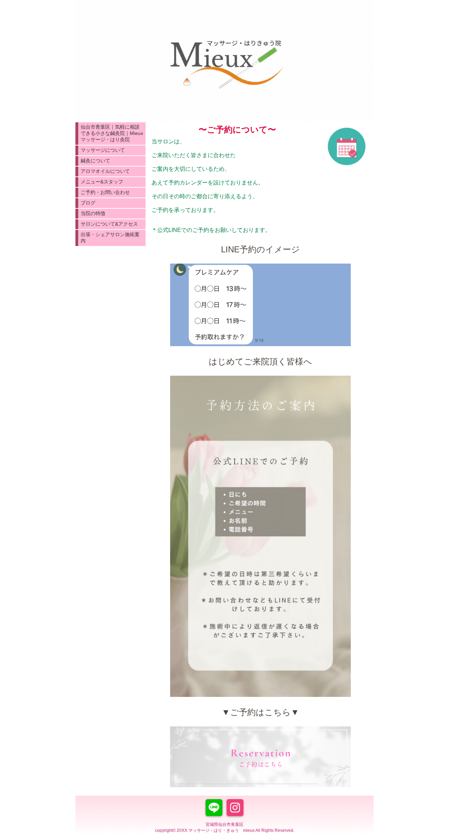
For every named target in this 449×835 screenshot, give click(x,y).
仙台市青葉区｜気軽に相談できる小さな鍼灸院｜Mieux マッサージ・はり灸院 (112, 133)
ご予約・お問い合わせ (105, 192)
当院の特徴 (93, 213)
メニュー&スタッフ (102, 182)
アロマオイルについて (105, 171)
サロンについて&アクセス (109, 224)
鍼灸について (95, 160)
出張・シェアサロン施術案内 (110, 238)
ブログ (88, 203)
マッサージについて (103, 150)
